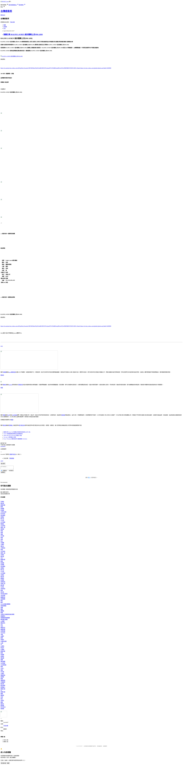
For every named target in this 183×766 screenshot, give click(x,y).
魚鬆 (2, 387)
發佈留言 (3, 472)
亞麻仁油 (3, 583)
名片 (4, 28)
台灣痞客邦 (6, 11)
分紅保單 (3, 595)
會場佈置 (3, 631)
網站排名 (3, 623)
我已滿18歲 (3, 763)
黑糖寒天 (3, 616)
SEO (2, 624)
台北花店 (3, 632)
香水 (2, 698)
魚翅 (2, 549)
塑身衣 (2, 375)
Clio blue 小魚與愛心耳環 (9, 437)
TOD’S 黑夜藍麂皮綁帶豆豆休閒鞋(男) (13, 433)
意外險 (2, 592)
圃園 (2, 702)
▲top (2, 460)
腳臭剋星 (13, 372)
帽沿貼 (2, 503)
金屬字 (2, 639)
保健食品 (3, 581)
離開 (8, 763)
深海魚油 (3, 588)
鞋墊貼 (2, 523)
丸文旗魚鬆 (3, 665)
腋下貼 (2, 518)
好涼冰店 (3, 513)
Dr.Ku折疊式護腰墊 (5, 604)
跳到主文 (3, 15)
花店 (2, 625)
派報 (2, 634)
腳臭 (2, 506)
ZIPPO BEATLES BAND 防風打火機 (12, 435)
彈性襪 (2, 658)
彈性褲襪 (3, 661)
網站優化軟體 (4, 619)
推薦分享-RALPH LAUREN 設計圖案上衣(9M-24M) (23, 34)
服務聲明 (105, 746)
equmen (10, 384)
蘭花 (2, 602)
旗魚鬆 (63, 415)
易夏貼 (2, 517)
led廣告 (2, 646)
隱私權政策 (99, 746)
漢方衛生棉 (22, 425)
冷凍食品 (3, 547)
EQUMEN (3, 707)
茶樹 (2, 697)
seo (1, 690)
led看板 (2, 649)
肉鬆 (2, 532)
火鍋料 (2, 544)
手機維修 (3, 682)
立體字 (2, 636)
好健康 (2, 580)
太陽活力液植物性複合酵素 (7, 614)
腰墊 (2, 609)
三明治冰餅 (3, 511)
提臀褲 (2, 708)
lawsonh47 (3, 446)
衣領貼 (2, 501)
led (1, 644)
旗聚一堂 (3, 527)
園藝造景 (3, 597)
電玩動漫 (11, 458)
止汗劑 (2, 520)
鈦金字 (2, 647)
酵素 (2, 590)
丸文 (8, 415)
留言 (14, 454)
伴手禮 (2, 535)
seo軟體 (2, 621)
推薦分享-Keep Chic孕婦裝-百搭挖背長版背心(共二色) (16, 432)
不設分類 (12, 22)
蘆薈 (2, 693)
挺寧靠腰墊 (3, 605)
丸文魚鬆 (3, 663)
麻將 (2, 666)
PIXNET (80, 746)
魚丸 (2, 541)
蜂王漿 (2, 585)
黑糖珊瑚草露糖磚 (5, 617)
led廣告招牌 (4, 641)
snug (2, 346)
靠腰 (2, 607)
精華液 (2, 695)
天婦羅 (2, 542)
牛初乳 (2, 587)
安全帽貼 (3, 515)
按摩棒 (2, 677)
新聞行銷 (3, 691)
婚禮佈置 (3, 629)
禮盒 (12, 419)
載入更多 (3, 463)
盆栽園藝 (3, 599)
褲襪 (2, 659)
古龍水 (2, 700)
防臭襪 (2, 510)
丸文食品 (14, 415)
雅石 (2, 600)
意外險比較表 (4, 593)
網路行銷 (3, 689)
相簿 (4, 25)
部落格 (5, 26)
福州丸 (2, 546)
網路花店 (3, 627)
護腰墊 (2, 611)
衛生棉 (4, 425)
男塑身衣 (20, 384)
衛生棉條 (3, 685)
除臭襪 (4, 372)
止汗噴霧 (3, 522)
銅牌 (2, 637)
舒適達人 (11, 425)
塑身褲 (2, 705)
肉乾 (2, 539)
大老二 (2, 668)
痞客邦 (11, 454)
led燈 (2, 643)
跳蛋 (2, 678)
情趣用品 (3, 675)
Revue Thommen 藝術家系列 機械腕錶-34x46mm (15, 439)
